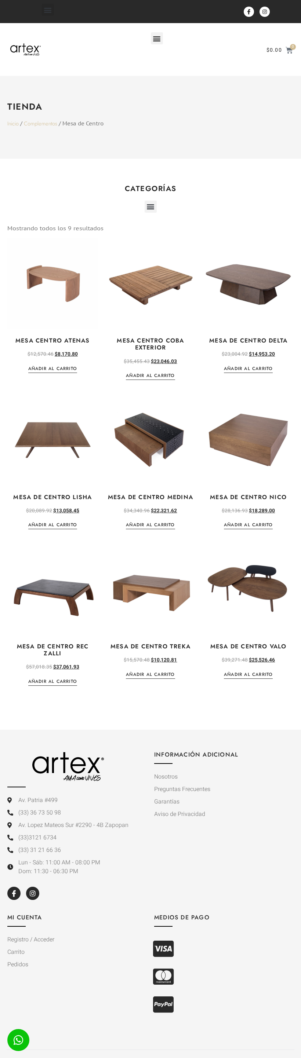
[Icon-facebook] (249, 12)
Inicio (13, 124)
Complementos (40, 124)
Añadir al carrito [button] (52, 369)
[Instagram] (265, 12)
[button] (48, 10)
